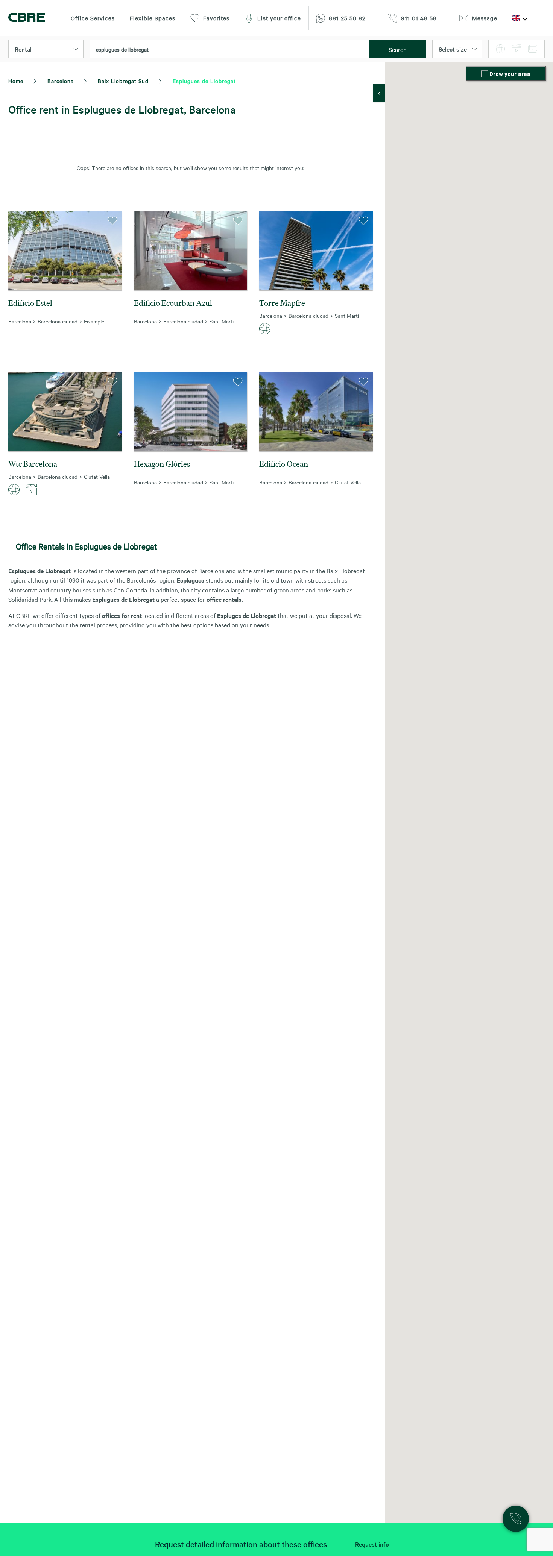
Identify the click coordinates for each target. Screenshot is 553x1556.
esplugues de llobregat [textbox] (122, 49)
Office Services (93, 18)
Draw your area (509, 74)
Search (398, 49)
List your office (279, 18)
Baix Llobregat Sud (123, 81)
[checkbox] (485, 74)
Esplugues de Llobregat (204, 81)
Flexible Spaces (152, 18)
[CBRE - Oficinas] (26, 18)
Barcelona (60, 81)
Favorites (216, 18)
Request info (372, 1544)
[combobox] (229, 49)
